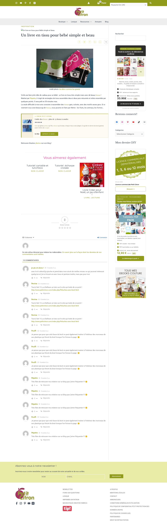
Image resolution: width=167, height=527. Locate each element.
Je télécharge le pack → (130, 258)
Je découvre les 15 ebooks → (130, 104)
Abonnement (116, 476)
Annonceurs (115, 499)
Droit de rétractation (119, 520)
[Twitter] (84, 42)
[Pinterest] (25, 3)
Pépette (33, 98)
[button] (151, 3)
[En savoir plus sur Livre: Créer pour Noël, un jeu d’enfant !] (92, 175)
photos (38, 143)
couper (47, 128)
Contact (113, 496)
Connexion (103, 237)
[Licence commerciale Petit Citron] (130, 164)
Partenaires (115, 517)
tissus (98, 95)
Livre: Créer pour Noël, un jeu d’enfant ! (92, 192)
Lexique (66, 496)
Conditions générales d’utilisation (124, 503)
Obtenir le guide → (49, 134)
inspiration (27, 26)
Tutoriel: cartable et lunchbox (37, 166)
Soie (36, 126)
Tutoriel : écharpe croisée (64, 166)
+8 (140, 72)
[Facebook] (30, 3)
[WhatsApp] (100, 42)
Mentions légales (117, 493)
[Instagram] (16, 3)
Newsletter (68, 489)
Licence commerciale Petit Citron (127, 184)
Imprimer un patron (71, 499)
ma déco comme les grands (69, 89)
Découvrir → (131, 189)
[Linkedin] (95, 42)
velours (55, 126)
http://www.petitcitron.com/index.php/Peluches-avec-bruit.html (55, 290)
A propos (114, 489)
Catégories (119, 130)
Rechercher (119, 34)
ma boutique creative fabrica (75, 503)
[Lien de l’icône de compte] (89, 3)
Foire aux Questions (71, 493)
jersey (46, 126)
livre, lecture (92, 198)
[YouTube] (21, 3)
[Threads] (35, 3)
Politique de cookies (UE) (120, 513)
